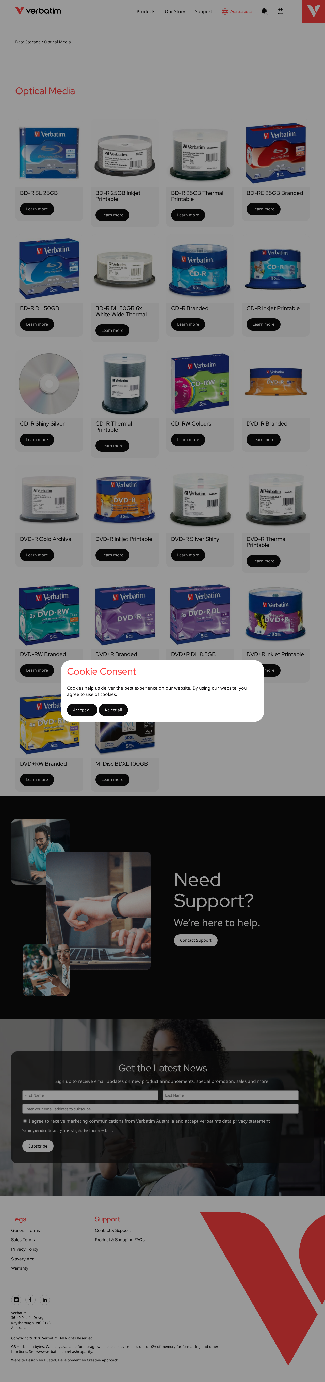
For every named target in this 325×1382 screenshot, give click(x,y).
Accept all (82, 710)
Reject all (113, 710)
